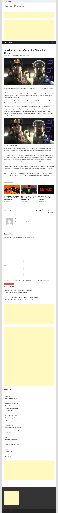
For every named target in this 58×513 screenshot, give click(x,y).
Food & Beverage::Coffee (11, 415)
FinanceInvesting (9, 413)
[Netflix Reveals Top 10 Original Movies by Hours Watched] (46, 194)
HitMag (52, 510)
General (7, 420)
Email (6, 265)
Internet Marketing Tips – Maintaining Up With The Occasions (20, 295)
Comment (7, 240)
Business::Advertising (10, 401)
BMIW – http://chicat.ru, (11, 398)
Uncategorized (8, 454)
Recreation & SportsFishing (11, 439)
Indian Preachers (16, 6)
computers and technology (11, 408)
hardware (7, 422)
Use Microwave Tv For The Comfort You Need (16, 292)
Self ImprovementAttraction (12, 444)
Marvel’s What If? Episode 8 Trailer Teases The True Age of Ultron (28, 197)
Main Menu (10, 42)
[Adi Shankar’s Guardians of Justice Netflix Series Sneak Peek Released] (12, 194)
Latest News (7, 47)
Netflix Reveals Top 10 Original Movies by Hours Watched (45, 197)
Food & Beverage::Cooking (11, 417)
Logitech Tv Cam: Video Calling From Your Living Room (18, 290)
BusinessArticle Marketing (11, 403)
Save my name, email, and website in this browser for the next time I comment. (26, 280)
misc (6, 434)
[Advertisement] (30, 15)
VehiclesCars (8, 456)
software (7, 446)
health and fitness (9, 425)
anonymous (7, 396)
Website (6, 272)
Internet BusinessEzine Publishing (13, 427)
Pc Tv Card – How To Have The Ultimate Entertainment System (20, 299)
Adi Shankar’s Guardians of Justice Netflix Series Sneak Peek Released (12, 197)
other (6, 437)
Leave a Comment (26, 55)
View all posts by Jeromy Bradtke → (23, 221)
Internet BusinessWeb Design (12, 430)
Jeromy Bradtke (17, 55)
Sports (6, 449)
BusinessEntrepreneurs (10, 405)
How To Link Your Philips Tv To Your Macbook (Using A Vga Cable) (21, 297)
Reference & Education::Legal (12, 442)
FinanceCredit (8, 410)
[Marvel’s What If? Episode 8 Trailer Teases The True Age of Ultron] (29, 194)
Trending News (8, 451)
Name (6, 259)
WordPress (45, 510)
